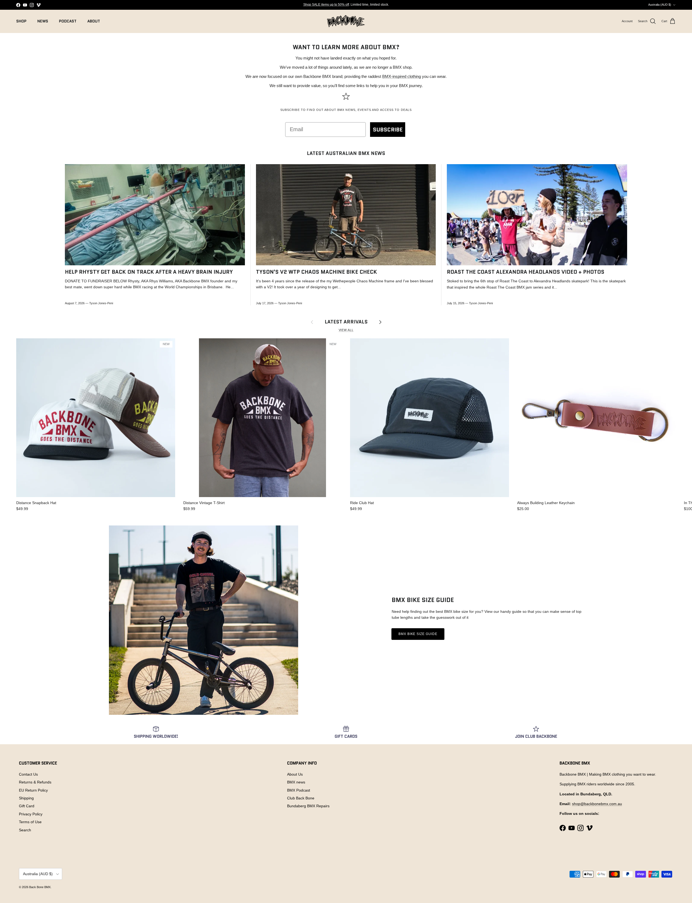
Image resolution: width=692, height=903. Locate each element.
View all (346, 330)
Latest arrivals (346, 321)
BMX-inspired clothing (401, 76)
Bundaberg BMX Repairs (308, 806)
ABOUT (93, 21)
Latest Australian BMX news (346, 153)
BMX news (296, 782)
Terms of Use (30, 822)
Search (25, 830)
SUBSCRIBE (387, 129)
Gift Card (26, 806)
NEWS (42, 21)
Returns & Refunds (35, 782)
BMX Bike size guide (417, 634)
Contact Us (28, 774)
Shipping (26, 798)
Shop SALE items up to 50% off (326, 4)
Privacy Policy (30, 814)
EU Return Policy (33, 790)
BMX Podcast (298, 790)
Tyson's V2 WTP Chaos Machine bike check (316, 272)
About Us (295, 774)
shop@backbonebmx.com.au (597, 804)
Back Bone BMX (40, 887)
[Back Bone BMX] (346, 21)
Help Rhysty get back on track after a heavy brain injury (149, 272)
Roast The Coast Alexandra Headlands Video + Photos (525, 272)
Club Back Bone (300, 798)
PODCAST (67, 21)
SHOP (21, 21)
